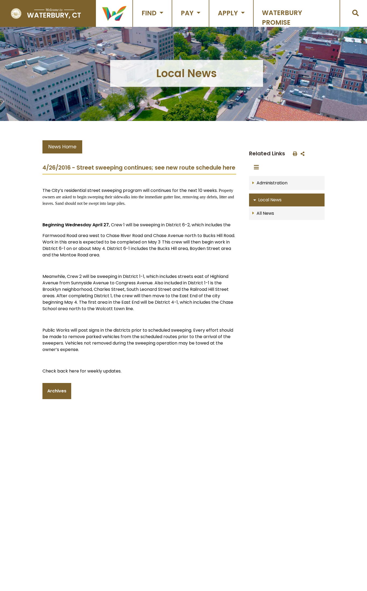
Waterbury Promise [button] (282, 17)
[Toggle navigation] (258, 167)
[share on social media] (301, 153)
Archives (56, 391)
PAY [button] (188, 13)
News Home (62, 147)
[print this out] (294, 153)
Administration (272, 183)
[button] (114, 13)
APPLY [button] (228, 13)
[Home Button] (46, 13)
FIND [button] (150, 13)
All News (265, 213)
